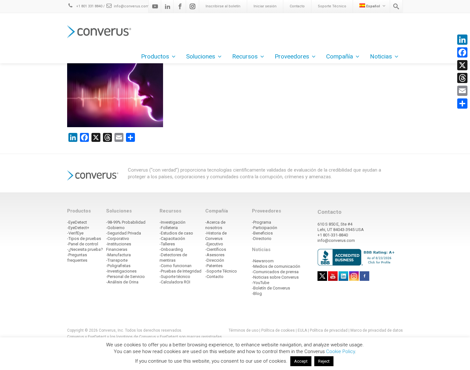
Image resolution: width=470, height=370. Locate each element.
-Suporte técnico (175, 276)
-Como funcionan (176, 265)
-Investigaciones (121, 271)
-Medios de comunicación (276, 266)
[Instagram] (192, 6)
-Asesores (214, 254)
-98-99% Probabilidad (125, 222)
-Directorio (261, 238)
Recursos (245, 56)
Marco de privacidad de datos (376, 330)
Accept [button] (301, 361)
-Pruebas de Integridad (180, 271)
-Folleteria (169, 227)
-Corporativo (117, 238)
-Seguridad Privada (123, 233)
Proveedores (292, 56)
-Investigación (172, 222)
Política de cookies (278, 330)
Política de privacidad (329, 330)
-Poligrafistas (118, 265)
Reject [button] (324, 361)
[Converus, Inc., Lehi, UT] (357, 257)
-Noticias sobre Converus (275, 277)
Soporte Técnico (332, 6)
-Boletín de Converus (271, 288)
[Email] (462, 90)
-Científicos (215, 249)
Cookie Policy (340, 351)
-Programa (261, 222)
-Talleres (167, 244)
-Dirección (214, 260)
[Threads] (462, 78)
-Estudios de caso (176, 233)
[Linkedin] (167, 6)
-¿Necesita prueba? (85, 249)
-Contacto (214, 276)
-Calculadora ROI (175, 282)
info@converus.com (131, 6)
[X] (462, 65)
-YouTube (260, 282)
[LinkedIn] (462, 39)
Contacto (297, 6)
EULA (302, 330)
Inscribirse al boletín (223, 6)
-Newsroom (263, 260)
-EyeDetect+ (78, 227)
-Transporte (117, 260)
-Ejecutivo (214, 244)
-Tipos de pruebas (84, 238)
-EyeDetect (77, 222)
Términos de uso (243, 330)
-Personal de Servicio (125, 276)
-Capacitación (172, 238)
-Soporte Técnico (221, 271)
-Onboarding (171, 249)
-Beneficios (262, 233)
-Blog (257, 293)
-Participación (264, 227)
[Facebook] (180, 6)
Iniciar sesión (265, 6)
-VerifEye (75, 233)
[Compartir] (462, 103)
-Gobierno (115, 227)
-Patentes (214, 265)
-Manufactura (118, 254)
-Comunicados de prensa (275, 271)
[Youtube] (155, 6)
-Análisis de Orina (122, 282)
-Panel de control (82, 244)
